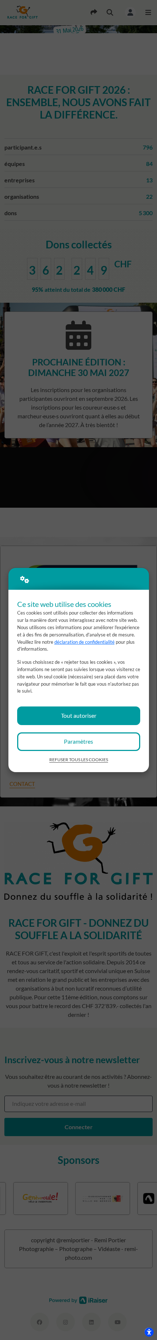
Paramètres (78, 741)
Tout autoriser (78, 715)
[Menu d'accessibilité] (149, 1332)
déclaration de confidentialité (84, 642)
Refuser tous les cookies (78, 759)
